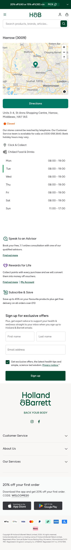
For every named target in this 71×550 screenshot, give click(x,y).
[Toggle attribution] (64, 92)
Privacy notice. (50, 365)
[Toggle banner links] (67, 4)
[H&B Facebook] (39, 422)
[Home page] (35, 14)
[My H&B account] (60, 14)
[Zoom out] (64, 52)
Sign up (35, 375)
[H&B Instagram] (32, 422)
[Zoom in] (64, 47)
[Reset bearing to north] (64, 57)
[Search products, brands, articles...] (64, 23)
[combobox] (31, 23)
